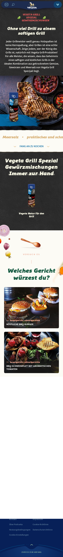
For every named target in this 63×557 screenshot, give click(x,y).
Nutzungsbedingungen (19, 529)
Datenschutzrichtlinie (42, 529)
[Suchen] (13, 4)
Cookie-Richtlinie (40, 524)
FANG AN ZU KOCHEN (32, 146)
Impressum (38, 519)
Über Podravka (16, 524)
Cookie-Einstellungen (19, 534)
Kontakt (13, 519)
